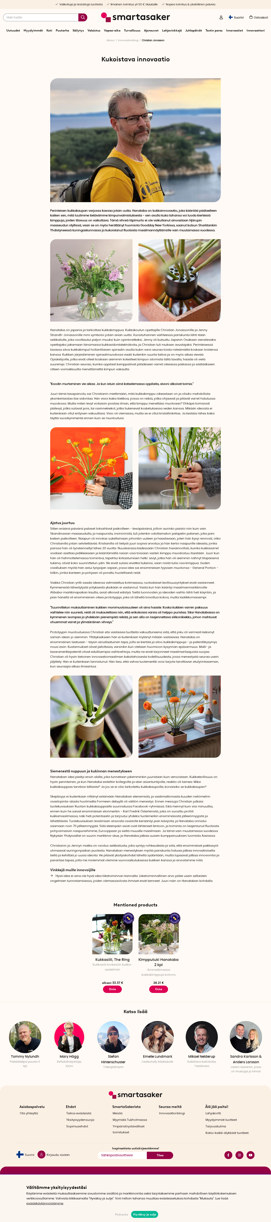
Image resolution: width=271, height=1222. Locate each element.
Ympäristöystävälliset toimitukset (128, 1129)
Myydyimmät (33, 30)
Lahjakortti (213, 1113)
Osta (112, 989)
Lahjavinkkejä (172, 30)
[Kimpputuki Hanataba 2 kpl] (158, 934)
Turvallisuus (132, 30)
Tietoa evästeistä (78, 1113)
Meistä (117, 1113)
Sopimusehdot (77, 1126)
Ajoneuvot (151, 30)
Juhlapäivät (193, 30)
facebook (226, 1155)
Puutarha (62, 30)
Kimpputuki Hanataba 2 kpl (158, 962)
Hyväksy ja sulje (144, 1214)
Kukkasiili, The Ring (112, 960)
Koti (49, 30)
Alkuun (111, 40)
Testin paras (214, 30)
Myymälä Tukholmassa (130, 1119)
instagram (237, 1155)
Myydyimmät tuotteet (221, 1119)
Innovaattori (256, 30)
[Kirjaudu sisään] (221, 17)
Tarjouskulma (216, 1126)
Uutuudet (13, 30)
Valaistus (93, 30)
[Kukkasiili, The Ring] (112, 934)
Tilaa (160, 1155)
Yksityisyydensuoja (80, 1119)
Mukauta (121, 1214)
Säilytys (78, 30)
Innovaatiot (234, 30)
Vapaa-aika (112, 30)
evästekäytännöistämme (44, 1203)
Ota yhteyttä (29, 1113)
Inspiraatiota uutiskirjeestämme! (135, 1148)
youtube (249, 1155)
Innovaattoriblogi (128, 40)
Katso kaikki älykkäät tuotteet (227, 1133)
